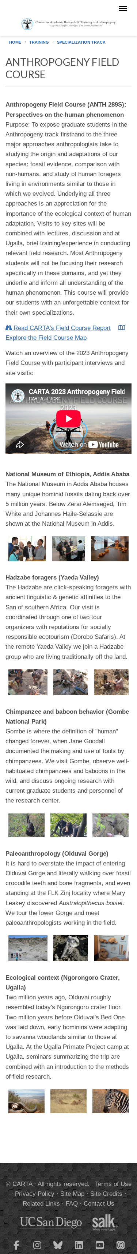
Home (15, 42)
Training (39, 42)
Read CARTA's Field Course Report (61, 328)
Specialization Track (81, 42)
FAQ (72, 1203)
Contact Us (99, 1203)
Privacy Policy (34, 1193)
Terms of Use (113, 1184)
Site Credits (106, 1193)
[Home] (68, 23)
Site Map (72, 1193)
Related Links (41, 1203)
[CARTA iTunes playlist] (120, 1244)
